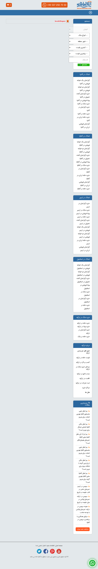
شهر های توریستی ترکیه (83, 352)
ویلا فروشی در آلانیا (83, 100)
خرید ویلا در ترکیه (83, 326)
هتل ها (87, 392)
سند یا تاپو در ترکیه (83, 373)
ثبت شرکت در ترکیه (83, 383)
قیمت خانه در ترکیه (83, 357)
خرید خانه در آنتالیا (83, 188)
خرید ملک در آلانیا (84, 103)
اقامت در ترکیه (85, 378)
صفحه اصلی (58, 545)
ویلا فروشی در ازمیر (83, 213)
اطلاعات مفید (50, 545)
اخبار (44, 545)
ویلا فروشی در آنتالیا (83, 162)
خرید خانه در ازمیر (83, 217)
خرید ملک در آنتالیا (83, 165)
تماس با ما (39, 545)
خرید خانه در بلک (84, 336)
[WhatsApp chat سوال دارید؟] (92, 564)
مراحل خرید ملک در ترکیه (83, 368)
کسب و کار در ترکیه (83, 362)
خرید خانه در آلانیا (84, 113)
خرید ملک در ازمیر (83, 210)
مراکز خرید (86, 387)
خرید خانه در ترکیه (83, 323)
